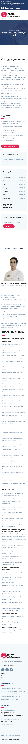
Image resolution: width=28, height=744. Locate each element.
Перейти (8, 226)
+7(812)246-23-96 (7, 722)
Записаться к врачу (9, 146)
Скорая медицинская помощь (9, 699)
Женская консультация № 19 (9, 694)
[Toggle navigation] (3, 19)
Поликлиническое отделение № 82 (11, 696)
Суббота (5, 195)
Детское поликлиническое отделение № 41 (13, 691)
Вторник (5, 181)
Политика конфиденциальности (10, 739)
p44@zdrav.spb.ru (7, 1)
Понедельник (7, 177)
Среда (4, 184)
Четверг (5, 188)
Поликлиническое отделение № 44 (11, 688)
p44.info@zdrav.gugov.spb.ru (12, 715)
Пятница (5, 191)
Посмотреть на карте (8, 665)
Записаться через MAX (7, 5)
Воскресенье (6, 198)
